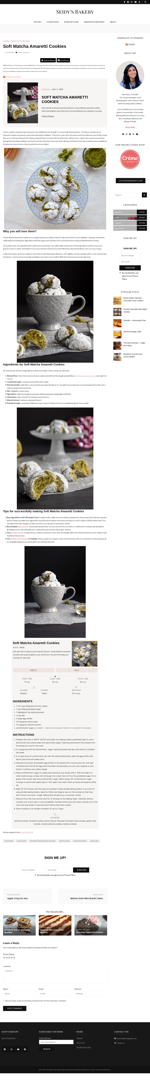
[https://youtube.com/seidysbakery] (18, 1049)
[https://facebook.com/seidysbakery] (5, 1049)
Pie (41, 927)
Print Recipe (64, 60)
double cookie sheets (19, 539)
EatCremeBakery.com (130, 181)
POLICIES (81, 1043)
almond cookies (9, 841)
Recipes (26, 41)
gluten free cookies (64, 841)
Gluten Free (16, 41)
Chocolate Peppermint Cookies (89, 932)
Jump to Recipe (49, 60)
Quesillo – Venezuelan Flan (134, 320)
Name (5, 989)
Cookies (6, 41)
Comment (7, 966)
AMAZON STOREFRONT (94, 22)
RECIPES (37, 22)
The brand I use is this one (86, 376)
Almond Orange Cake (132, 332)
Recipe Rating (8, 954)
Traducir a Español (13, 76)
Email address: (45, 1038)
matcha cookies (94, 841)
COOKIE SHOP (53, 22)
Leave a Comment (23, 52)
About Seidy (130, 127)
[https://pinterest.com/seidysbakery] (25, 1049)
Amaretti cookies (21, 841)
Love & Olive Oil (26, 832)
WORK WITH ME (71, 22)
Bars (6, 927)
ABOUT (113, 22)
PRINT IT (33, 670)
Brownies (13, 927)
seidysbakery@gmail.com (127, 1038)
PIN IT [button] (76, 670)
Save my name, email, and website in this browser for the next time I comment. (35, 1001)
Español (131, 44)
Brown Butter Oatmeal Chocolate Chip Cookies (43, 841)
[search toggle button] (145, 2)
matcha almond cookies (79, 841)
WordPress (107, 1070)
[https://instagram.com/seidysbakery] (11, 1049)
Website (77, 989)
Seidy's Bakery (75, 11)
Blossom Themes (89, 1070)
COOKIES (46, 89)
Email (41, 989)
